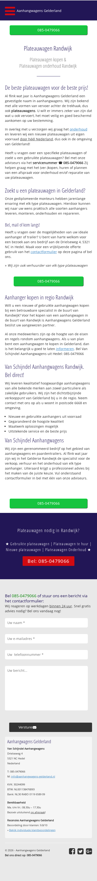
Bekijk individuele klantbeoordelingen (32, 830)
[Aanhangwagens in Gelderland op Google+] (89, 851)
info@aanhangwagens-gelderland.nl (33, 776)
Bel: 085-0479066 (48, 561)
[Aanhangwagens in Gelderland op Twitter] (80, 851)
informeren (65, 349)
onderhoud (78, 129)
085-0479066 (48, 30)
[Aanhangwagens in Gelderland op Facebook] (72, 851)
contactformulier (44, 252)
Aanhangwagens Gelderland (39, 10)
